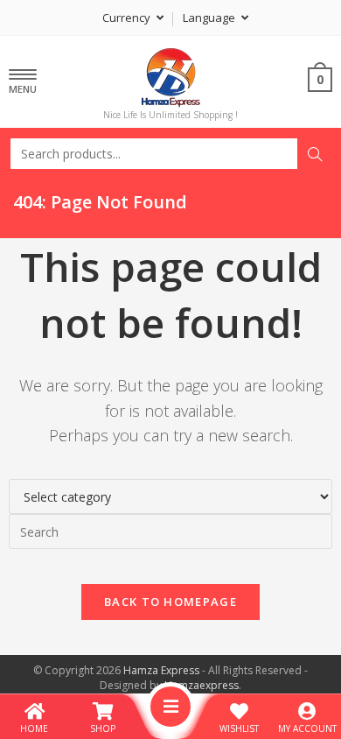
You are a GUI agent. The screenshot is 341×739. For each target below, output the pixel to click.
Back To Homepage (170, 601)
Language (210, 17)
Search (314, 154)
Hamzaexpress (201, 685)
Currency (127, 17)
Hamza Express (161, 670)
